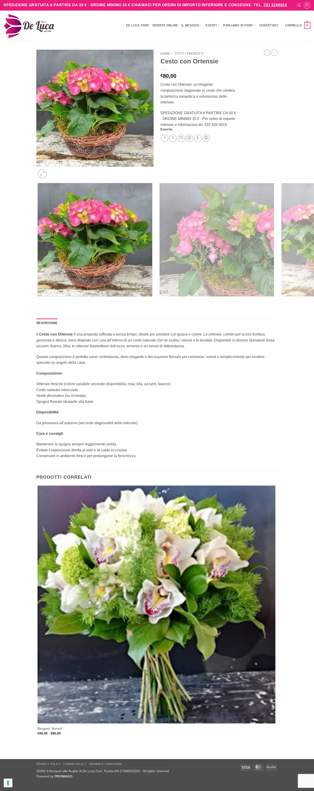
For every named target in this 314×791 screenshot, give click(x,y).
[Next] (53, 171)
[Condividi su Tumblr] (198, 138)
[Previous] (38, 301)
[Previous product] (274, 53)
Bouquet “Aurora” (50, 728)
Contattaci (268, 25)
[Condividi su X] (173, 138)
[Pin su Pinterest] (189, 138)
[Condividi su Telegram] (206, 138)
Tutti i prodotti (189, 53)
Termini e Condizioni (105, 764)
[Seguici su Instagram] (307, 5)
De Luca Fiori (137, 25)
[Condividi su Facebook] (164, 138)
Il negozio (190, 25)
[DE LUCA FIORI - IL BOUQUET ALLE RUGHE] (28, 25)
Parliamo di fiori (238, 25)
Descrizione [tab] (46, 323)
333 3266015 (275, 5)
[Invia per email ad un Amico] (181, 138)
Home (165, 53)
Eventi (211, 25)
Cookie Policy (74, 764)
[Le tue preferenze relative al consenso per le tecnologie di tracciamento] (8, 783)
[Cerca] (299, 5)
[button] (298, 25)
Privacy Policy (48, 764)
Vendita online (165, 25)
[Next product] (267, 53)
